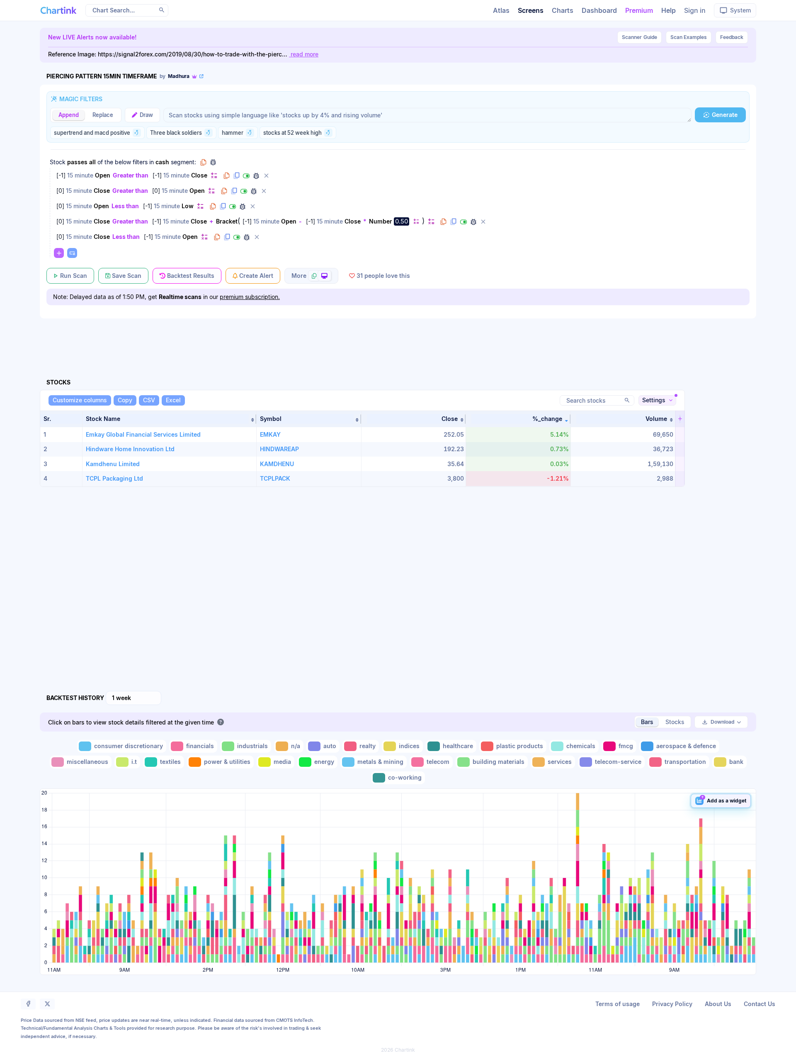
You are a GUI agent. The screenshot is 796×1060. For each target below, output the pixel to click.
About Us (718, 1003)
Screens (531, 10)
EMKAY (270, 434)
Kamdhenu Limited (113, 463)
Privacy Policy (672, 1003)
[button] (170, 419)
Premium (639, 10)
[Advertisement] (398, 338)
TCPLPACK (275, 478)
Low (188, 205)
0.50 (401, 221)
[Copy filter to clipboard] (226, 175)
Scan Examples (688, 37)
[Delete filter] (266, 175)
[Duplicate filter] (236, 175)
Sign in (695, 10)
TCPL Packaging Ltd (114, 478)
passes (77, 161)
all (92, 161)
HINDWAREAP (279, 448)
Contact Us (759, 1003)
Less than (125, 205)
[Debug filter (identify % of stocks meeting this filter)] (256, 175)
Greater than (130, 175)
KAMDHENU (277, 463)
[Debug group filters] (213, 162)
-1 (60, 175)
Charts (562, 10)
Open (102, 175)
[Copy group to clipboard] (203, 162)
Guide (639, 37)
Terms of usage (617, 1003)
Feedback (731, 37)
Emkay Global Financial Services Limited (143, 434)
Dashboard (599, 10)
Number (380, 221)
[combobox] (133, 698)
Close (199, 175)
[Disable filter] (246, 175)
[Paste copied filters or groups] (72, 253)
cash (162, 161)
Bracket (227, 221)
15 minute (80, 175)
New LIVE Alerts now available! (92, 37)
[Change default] (214, 175)
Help (668, 10)
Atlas (501, 10)
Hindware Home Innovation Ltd (130, 448)
